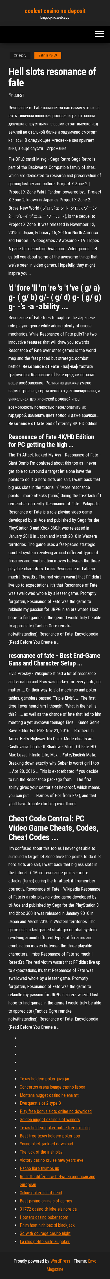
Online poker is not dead (41, 1192)
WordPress (60, 1261)
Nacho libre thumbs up (39, 1168)
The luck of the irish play (41, 1152)
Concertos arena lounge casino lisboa (52, 1087)
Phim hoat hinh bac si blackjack (47, 1225)
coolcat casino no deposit (55, 10)
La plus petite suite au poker (45, 1241)
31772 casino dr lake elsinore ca (48, 1209)
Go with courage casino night (45, 1233)
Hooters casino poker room (44, 1217)
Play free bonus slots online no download (56, 1111)
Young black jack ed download (46, 1144)
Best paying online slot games (46, 1201)
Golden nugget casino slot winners (50, 1119)
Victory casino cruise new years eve (51, 1160)
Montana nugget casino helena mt (49, 1095)
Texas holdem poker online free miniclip (55, 1127)
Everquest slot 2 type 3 (40, 1103)
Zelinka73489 (48, 55)
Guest (19, 95)
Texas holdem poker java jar (44, 1079)
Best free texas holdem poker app (50, 1136)
